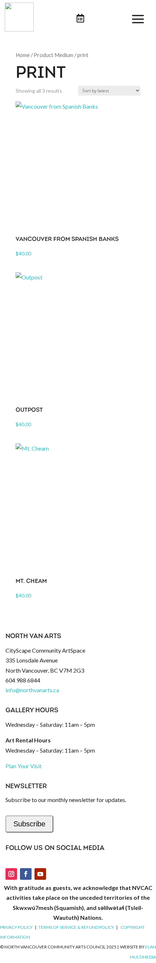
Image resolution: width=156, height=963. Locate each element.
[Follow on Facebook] (26, 874)
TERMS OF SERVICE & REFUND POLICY (76, 927)
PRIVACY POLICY (16, 927)
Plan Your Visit (23, 765)
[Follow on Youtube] (40, 874)
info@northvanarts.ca (32, 689)
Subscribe (29, 824)
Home (23, 55)
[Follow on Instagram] (11, 874)
